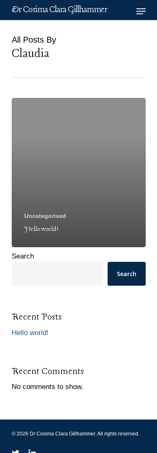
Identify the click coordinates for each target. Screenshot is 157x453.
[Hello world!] (79, 172)
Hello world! (30, 333)
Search (23, 256)
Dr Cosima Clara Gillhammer (59, 10)
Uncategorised (45, 215)
